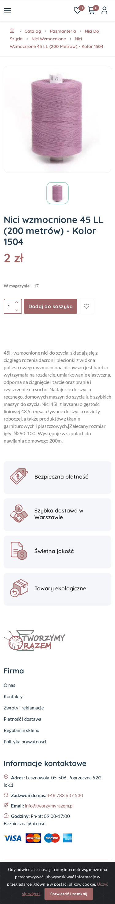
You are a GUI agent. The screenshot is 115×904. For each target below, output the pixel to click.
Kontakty (13, 696)
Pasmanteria (63, 31)
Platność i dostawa (22, 719)
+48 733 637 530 (65, 795)
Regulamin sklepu (21, 730)
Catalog (33, 31)
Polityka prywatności (25, 741)
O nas (9, 685)
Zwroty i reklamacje (24, 707)
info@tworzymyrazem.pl (49, 805)
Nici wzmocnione (49, 39)
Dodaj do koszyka (51, 306)
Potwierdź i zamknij (68, 893)
